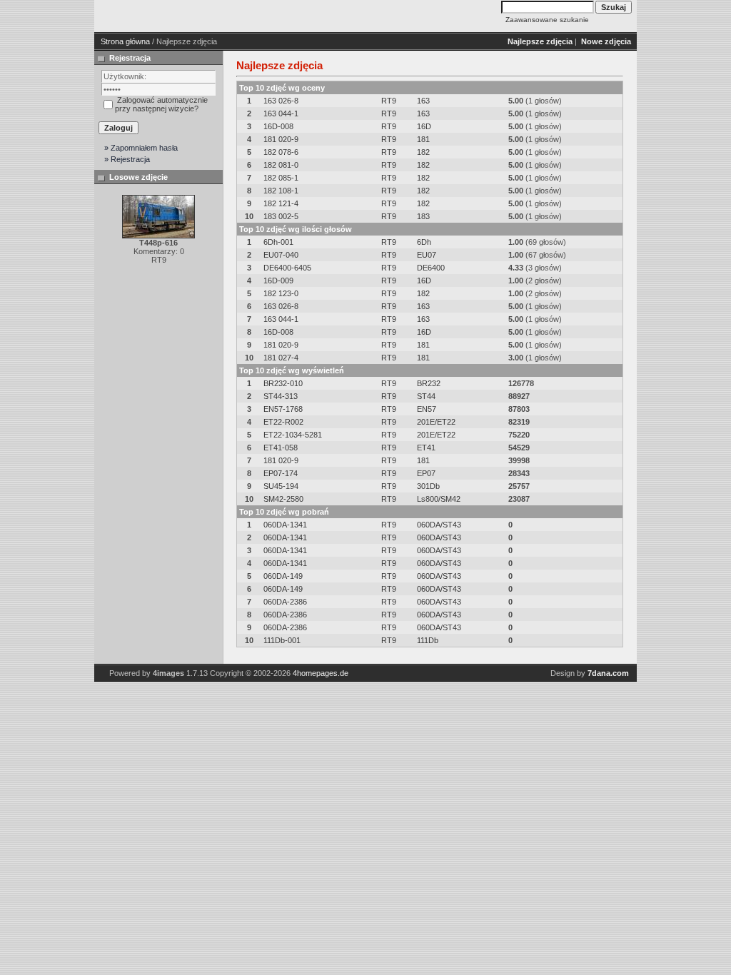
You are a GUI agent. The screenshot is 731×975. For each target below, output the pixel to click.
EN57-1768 (283, 409)
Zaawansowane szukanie (547, 20)
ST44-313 (280, 396)
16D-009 (278, 280)
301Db (428, 486)
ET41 (426, 447)
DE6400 (431, 267)
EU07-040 (280, 255)
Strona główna (125, 41)
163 (423, 100)
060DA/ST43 (439, 524)
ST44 (426, 396)
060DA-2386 (285, 601)
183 (423, 216)
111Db (427, 640)
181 (423, 139)
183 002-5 (280, 216)
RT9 (388, 100)
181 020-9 (280, 139)
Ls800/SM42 (438, 499)
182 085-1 (280, 177)
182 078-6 (280, 152)
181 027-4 (280, 357)
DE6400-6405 (287, 267)
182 (423, 152)
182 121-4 (280, 203)
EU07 (426, 255)
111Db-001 (282, 640)
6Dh (424, 242)
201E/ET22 (436, 422)
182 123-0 (280, 293)
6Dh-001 (278, 242)
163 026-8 (280, 100)
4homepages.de (320, 673)
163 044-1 (280, 113)
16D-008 (278, 126)
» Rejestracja (127, 159)
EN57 (426, 409)
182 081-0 (280, 165)
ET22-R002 (283, 422)
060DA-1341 (285, 524)
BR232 (428, 383)
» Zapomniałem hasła (141, 147)
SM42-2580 (283, 499)
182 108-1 (280, 190)
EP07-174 (280, 473)
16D (424, 126)
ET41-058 (280, 447)
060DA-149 (283, 576)
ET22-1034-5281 (292, 434)
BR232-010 (283, 383)
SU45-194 (280, 486)
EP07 (426, 473)
